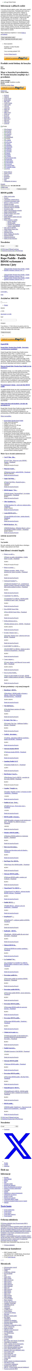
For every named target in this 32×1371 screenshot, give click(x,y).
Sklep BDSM (7, 1179)
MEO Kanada (8, 1295)
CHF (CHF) (7, 104)
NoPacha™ (7, 1306)
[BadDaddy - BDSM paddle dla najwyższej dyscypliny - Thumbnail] (17, 936)
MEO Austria (7, 1278)
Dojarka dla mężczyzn (10, 1301)
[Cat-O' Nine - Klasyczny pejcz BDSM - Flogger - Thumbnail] (17, 462)
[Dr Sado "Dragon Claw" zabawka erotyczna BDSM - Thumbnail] (17, 637)
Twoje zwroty (8, 1211)
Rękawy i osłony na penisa (11, 202)
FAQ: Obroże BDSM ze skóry (12, 1348)
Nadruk (6, 1191)
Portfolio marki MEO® (10, 1365)
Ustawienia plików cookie (11, 1199)
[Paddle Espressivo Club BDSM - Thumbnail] (17, 1051)
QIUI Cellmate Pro (9, 1326)
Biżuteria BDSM (8, 235)
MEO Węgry (7, 1292)
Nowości (6, 175)
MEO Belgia (7, 1291)
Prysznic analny (8, 215)
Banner (6, 1180)
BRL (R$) (7, 101)
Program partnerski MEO (11, 1369)
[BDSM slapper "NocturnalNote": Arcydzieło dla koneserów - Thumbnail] (17, 495)
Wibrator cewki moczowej (11, 1330)
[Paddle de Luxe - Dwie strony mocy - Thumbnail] (17, 807)
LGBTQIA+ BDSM (9, 1272)
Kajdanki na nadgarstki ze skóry (12, 1325)
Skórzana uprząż (8, 232)
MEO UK (7, 1287)
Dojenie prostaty (8, 1331)
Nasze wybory (8, 173)
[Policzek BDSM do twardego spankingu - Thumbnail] (17, 950)
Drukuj (6, 305)
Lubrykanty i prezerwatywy (11, 199)
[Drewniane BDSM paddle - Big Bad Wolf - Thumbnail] (17, 1078)
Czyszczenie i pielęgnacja (11, 1364)
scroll (2, 1260)
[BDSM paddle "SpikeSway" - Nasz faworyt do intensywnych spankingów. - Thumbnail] (17, 1108)
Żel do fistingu (8, 1311)
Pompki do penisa (9, 204)
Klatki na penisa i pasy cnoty (12, 213)
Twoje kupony (8, 1216)
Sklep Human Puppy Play (11, 229)
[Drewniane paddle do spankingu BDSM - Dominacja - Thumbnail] (17, 980)
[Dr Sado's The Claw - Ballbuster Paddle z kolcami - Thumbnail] (17, 725)
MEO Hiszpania (8, 1284)
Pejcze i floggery (12, 221)
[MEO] (4, 187)
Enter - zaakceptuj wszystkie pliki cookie (11, 39)
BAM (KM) (7, 100)
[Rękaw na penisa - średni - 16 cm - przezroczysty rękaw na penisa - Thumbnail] (17, 572)
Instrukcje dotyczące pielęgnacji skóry (14, 1350)
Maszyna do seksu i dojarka (11, 206)
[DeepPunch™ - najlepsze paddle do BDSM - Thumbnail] (17, 921)
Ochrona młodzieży (9, 1245)
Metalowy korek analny (10, 1315)
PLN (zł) (6, 115)
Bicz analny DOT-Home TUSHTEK (14, 1340)
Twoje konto (6, 1206)
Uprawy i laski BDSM (14, 226)
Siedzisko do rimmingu (10, 1320)
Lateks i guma (8, 230)
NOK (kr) (6, 114)
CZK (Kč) (7, 108)
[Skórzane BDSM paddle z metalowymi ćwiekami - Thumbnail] (17, 879)
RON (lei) (7, 117)
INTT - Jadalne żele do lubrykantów (14, 1344)
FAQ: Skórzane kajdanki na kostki (13, 1347)
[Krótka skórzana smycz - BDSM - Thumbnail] (17, 624)
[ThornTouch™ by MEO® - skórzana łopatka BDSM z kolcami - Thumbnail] (17, 893)
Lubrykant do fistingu (10, 1312)
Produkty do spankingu (14, 224)
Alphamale (7, 1308)
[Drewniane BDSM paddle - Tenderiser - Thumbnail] (17, 1023)
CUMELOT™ (8, 1309)
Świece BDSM (8, 1337)
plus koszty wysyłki (6, 314)
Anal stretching (8, 1336)
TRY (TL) (7, 122)
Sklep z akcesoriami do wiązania (13, 210)
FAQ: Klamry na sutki (10, 1354)
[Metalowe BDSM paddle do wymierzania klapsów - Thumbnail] (17, 837)
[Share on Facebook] (4, 302)
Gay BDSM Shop (9, 1333)
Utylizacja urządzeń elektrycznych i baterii (15, 1201)
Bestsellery (7, 176)
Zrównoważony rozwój (10, 1267)
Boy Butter (7, 1317)
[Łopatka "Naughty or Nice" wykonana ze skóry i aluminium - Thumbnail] (17, 793)
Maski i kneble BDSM (10, 212)
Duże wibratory (8, 1300)
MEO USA (7, 1294)
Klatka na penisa (8, 1328)
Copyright (7, 1190)
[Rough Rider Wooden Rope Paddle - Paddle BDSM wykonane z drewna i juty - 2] (17, 279)
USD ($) (6, 97)
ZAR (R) (6, 123)
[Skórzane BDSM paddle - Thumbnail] (15, 1064)
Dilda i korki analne (9, 196)
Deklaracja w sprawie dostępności (13, 1193)
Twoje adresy (7, 1213)
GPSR (6, 344)
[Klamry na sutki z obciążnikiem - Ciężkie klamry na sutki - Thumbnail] (17, 558)
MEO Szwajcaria (8, 1280)
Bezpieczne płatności (9, 1185)
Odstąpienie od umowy (10, 181)
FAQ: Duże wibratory (10, 1356)
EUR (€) (6, 95)
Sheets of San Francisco (10, 238)
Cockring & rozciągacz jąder (12, 201)
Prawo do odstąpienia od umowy (13, 1187)
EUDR (6, 1359)
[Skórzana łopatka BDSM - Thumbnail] (15, 752)
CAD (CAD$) (8, 103)
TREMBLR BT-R (9, 1305)
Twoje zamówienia (9, 1210)
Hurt (5, 179)
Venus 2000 (7, 1358)
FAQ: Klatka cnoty (9, 1351)
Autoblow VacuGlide (10, 1303)
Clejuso (6, 1334)
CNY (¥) (6, 106)
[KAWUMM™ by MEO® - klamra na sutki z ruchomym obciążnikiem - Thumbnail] (17, 650)
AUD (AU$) (7, 98)
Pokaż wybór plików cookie (8, 37)
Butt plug (6, 1314)
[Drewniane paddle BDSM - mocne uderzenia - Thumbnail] (17, 994)
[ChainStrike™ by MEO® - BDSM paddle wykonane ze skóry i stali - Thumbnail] (17, 600)
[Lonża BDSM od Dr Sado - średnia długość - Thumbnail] (17, 518)
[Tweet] (1, 302)
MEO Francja (8, 1281)
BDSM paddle (11, 223)
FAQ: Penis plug (8, 1353)
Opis (2, 294)
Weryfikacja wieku (9, 1362)
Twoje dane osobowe (10, 1214)
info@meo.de (11, 1257)
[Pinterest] (6, 302)
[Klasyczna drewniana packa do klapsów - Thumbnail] (17, 852)
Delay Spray (7, 1276)
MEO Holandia (8, 1286)
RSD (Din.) (7, 119)
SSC (5, 1275)
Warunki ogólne (8, 1184)
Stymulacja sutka (8, 209)
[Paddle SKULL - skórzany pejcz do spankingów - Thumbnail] (17, 907)
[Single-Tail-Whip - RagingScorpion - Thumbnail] (17, 483)
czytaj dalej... (4, 291)
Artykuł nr (6, 298)
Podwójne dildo (8, 1323)
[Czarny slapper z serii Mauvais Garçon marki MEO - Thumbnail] (17, 664)
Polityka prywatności (9, 1198)
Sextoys (6, 198)
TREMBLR (7, 1319)
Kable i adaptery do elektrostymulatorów (15, 1361)
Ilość (2, 317)
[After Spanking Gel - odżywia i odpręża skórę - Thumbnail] (17, 506)
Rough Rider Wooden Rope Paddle (13, 420)
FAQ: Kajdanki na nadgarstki (12, 1345)
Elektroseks (7, 218)
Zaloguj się (4, 91)
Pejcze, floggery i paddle (10, 220)
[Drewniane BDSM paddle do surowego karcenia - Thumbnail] (17, 1008)
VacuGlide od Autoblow (10, 1342)
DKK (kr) (6, 109)
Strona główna (8, 172)
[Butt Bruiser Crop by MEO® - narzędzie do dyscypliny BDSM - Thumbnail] (17, 779)
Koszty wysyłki (8, 1196)
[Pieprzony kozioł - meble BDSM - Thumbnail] (17, 472)
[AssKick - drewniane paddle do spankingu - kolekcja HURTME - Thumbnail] (17, 739)
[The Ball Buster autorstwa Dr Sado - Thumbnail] (17, 711)
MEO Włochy (8, 1283)
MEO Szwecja (8, 1289)
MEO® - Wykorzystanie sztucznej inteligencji (16, 1367)
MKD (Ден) (7, 112)
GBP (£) (6, 111)
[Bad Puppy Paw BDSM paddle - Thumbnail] (16, 864)
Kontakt (3, 184)
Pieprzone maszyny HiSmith (11, 207)
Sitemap (6, 1202)
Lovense (6, 1339)
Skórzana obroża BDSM (10, 1322)
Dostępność (7, 1269)
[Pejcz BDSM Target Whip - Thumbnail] (15, 612)
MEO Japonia (8, 1297)
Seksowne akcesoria (9, 237)
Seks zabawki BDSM (10, 227)
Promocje (6, 178)
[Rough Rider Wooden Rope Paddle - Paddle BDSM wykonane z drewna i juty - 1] (17, 276)
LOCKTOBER (8, 1298)
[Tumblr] (3, 302)
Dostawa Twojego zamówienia (12, 1188)
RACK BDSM (8, 1273)
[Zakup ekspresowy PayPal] (16, 59)
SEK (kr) (6, 120)
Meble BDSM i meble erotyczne (13, 216)
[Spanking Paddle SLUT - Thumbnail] (14, 764)
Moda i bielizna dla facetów (11, 234)
